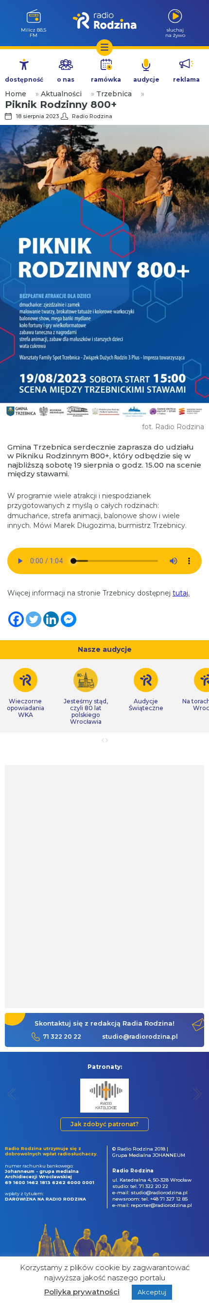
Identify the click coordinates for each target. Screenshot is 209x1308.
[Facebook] (16, 619)
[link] (85, 696)
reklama (186, 79)
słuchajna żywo (175, 32)
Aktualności (61, 93)
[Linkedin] (51, 619)
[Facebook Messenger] (68, 619)
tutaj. (181, 593)
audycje (146, 79)
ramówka (106, 79)
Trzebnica (114, 93)
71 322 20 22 (62, 1036)
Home (15, 93)
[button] (12, 1093)
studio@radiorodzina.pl (140, 1036)
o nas (65, 79)
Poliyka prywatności (82, 1291)
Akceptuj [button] (152, 1292)
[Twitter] (33, 619)
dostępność (24, 79)
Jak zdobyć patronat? (104, 1124)
